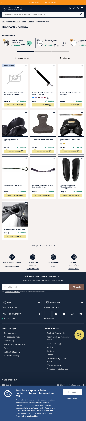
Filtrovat (66, 58)
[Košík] (78, 8)
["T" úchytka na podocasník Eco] (43, 123)
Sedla (24, 21)
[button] (2, 2)
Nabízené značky (11, 356)
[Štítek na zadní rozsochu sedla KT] (71, 123)
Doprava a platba (11, 341)
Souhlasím (72, 392)
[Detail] (63, 43)
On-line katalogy (54, 343)
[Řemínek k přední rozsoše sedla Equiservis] (71, 77)
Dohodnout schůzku (12, 266)
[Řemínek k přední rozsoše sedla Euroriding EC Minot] (43, 170)
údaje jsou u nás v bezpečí (12, 291)
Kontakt (50, 351)
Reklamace (9, 348)
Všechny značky (74, 268)
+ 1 (47, 97)
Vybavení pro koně (13, 21)
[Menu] (82, 8)
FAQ (9, 302)
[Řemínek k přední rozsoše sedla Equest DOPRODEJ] (43, 77)
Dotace (50, 355)
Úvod (3, 21)
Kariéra (50, 347)
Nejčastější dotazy (12, 337)
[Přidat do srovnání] (26, 66)
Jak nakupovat (10, 333)
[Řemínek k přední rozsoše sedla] (15, 214)
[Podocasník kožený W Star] (15, 170)
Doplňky (31, 21)
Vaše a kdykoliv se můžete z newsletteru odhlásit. (23, 291)
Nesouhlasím (72, 398)
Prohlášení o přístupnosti (58, 369)
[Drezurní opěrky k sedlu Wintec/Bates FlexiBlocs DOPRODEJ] (71, 170)
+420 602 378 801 (14, 314)
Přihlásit (77, 287)
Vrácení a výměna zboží (14, 344)
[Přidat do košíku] (29, 43)
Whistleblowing (54, 365)
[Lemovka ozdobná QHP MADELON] (15, 123)
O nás (53, 266)
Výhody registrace (33, 268)
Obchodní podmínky (56, 333)
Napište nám (55, 302)
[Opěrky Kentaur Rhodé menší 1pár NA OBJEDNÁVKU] (15, 77)
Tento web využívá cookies (27, 416)
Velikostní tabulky (12, 352)
